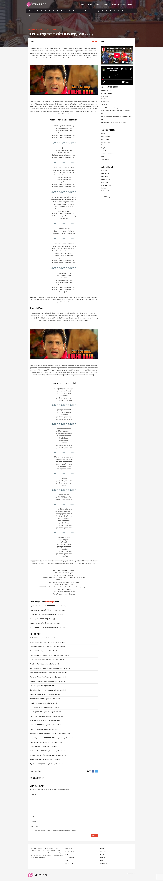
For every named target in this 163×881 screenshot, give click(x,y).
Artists (90, 4)
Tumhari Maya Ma (106, 90)
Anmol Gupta (104, 176)
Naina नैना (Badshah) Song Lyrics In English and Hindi (46, 742)
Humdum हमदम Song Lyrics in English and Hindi (44, 729)
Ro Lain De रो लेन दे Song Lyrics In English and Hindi (45, 664)
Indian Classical (69, 857)
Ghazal (102, 854)
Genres (106, 4)
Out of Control (105, 159)
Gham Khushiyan (105, 136)
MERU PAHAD (104, 96)
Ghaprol (103, 133)
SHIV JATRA (104, 99)
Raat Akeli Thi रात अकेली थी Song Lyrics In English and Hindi (48, 677)
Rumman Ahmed (105, 179)
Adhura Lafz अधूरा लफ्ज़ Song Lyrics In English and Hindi (46, 716)
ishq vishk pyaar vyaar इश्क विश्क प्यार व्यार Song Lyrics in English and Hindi (51, 738)
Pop (66, 854)
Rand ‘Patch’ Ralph (106, 197)
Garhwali (102, 857)
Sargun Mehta (104, 182)
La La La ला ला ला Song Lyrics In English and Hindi (44, 707)
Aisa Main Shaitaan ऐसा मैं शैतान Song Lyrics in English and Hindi (48, 673)
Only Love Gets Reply (107, 154)
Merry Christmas (105, 148)
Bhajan (102, 848)
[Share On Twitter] (96, 771)
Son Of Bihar (104, 151)
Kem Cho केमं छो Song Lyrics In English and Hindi (44, 703)
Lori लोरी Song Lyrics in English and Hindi (42, 686)
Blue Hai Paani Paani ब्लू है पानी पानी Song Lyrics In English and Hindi (49, 655)
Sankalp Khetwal (105, 173)
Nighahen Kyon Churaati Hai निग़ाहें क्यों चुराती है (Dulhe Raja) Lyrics (49, 606)
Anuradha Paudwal (35, 29)
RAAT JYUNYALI (105, 105)
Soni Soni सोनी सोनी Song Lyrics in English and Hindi (45, 759)
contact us (60, 855)
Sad (66, 860)
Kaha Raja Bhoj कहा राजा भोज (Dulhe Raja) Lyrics (44, 619)
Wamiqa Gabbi (105, 191)
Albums (98, 4)
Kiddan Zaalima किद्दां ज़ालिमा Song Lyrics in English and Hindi (47, 642)
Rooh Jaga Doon (105, 142)
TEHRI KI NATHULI (106, 102)
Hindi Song (68, 848)
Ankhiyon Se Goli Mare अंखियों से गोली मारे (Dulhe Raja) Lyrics (47, 610)
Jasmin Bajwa (104, 194)
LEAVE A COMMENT (93, 778)
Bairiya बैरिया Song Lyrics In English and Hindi (43, 638)
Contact (130, 4)
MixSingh (103, 188)
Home (83, 4)
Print (96, 41)
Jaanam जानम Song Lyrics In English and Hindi (43, 746)
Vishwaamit (104, 170)
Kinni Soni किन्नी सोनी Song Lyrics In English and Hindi (45, 699)
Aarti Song (103, 851)
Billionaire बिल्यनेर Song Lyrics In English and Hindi (45, 720)
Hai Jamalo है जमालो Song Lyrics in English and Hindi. (45, 694)
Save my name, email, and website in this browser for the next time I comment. (54, 831)
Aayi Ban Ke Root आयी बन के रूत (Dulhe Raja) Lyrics (45, 623)
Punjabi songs (69, 863)
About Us (121, 4)
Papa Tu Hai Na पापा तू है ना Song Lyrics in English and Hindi (47, 660)
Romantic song (69, 851)
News (114, 4)
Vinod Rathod (50, 29)
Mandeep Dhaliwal (106, 185)
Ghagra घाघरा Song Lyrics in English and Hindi (43, 651)
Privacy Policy (131, 874)
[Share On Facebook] (93, 771)
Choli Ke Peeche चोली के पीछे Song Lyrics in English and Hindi (47, 646)
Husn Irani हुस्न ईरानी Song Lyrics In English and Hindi (45, 725)
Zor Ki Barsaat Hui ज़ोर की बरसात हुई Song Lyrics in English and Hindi (50, 733)
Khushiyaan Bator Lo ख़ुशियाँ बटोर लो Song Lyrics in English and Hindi (50, 668)
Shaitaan (103, 145)
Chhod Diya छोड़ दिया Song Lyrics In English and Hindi (45, 712)
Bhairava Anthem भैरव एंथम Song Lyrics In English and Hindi (47, 751)
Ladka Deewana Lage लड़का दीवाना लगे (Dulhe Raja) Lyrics (47, 614)
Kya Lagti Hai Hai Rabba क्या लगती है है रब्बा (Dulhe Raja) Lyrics (48, 627)
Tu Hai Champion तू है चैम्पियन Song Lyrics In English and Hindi (48, 690)
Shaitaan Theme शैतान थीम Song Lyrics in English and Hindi (47, 681)
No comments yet (37, 778)
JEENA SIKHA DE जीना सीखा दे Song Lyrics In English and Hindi (48, 755)
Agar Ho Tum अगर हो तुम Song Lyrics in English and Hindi (46, 764)
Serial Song (103, 863)
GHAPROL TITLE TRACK (107, 93)
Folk (101, 860)
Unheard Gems (105, 139)
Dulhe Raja (90, 34)
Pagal (102, 157)
